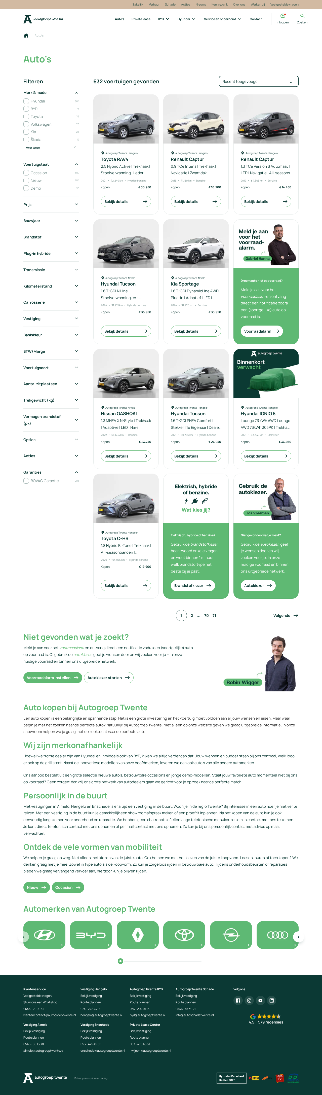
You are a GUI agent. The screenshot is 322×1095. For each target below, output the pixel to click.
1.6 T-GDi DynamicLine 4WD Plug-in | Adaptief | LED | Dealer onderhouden (195, 297)
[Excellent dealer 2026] (231, 1078)
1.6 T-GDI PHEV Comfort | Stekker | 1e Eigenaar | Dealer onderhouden (195, 427)
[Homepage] (26, 36)
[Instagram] (249, 1000)
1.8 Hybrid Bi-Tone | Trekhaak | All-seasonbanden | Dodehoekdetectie (126, 552)
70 (206, 615)
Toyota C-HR (115, 538)
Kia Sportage (185, 284)
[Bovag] (254, 1078)
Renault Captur (187, 159)
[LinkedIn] (271, 1000)
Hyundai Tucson (118, 284)
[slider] (120, 961)
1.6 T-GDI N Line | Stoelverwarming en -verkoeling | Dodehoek (120, 297)
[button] (286, 615)
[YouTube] (260, 1000)
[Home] (43, 19)
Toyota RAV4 (114, 159)
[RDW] (267, 1078)
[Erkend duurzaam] (293, 1078)
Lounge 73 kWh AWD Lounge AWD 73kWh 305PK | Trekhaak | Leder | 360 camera (266, 427)
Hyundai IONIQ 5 (258, 413)
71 (214, 615)
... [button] (198, 615)
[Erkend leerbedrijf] (280, 1078)
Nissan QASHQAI (119, 413)
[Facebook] (238, 1000)
